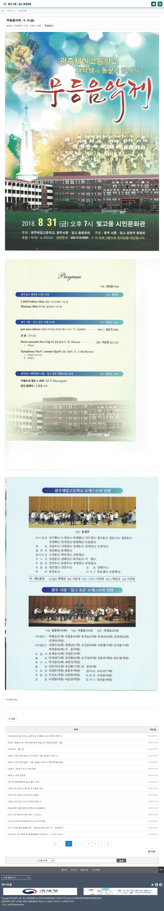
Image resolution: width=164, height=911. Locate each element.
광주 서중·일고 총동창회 (20, 4)
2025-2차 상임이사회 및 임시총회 (23, 795)
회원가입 (84, 870)
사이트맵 (95, 870)
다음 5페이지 (101, 843)
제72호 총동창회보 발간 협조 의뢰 (23, 782)
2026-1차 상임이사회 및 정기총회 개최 (25, 788)
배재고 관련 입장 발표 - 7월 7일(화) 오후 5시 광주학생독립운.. (36, 762)
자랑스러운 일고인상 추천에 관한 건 (24, 801)
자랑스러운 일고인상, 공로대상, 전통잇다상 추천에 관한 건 (35, 736)
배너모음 (7, 884)
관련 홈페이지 (9, 877)
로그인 (74, 870)
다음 (160, 884)
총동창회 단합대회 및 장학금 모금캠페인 (26, 808)
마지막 (108, 843)
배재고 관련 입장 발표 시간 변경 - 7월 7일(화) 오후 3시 (33, 755)
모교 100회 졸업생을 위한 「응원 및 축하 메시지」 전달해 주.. (36, 827)
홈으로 (64, 870)
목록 (12, 719)
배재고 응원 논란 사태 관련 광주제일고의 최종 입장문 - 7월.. (35, 742)
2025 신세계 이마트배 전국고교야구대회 (26, 821)
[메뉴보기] (160, 4)
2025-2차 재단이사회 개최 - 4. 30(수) (24, 814)
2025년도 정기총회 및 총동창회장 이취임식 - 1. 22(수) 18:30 (35, 834)
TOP (161, 870)
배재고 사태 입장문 (17, 775)
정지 (152, 884)
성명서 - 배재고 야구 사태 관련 (22, 769)
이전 (156, 884)
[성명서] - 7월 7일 (16, 749)
